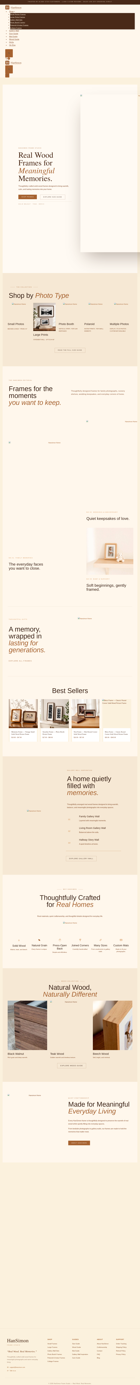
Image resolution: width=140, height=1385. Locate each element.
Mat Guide (13, 36)
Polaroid (89, 324)
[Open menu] (7, 75)
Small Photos (16, 324)
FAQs (11, 42)
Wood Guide (14, 39)
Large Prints (40, 334)
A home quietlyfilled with (89, 785)
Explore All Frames (20, 661)
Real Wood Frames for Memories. (36, 166)
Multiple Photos (119, 324)
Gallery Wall (14, 31)
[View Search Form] (9, 53)
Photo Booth (66, 324)
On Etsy (12, 45)
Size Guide (13, 34)
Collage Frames (16, 28)
